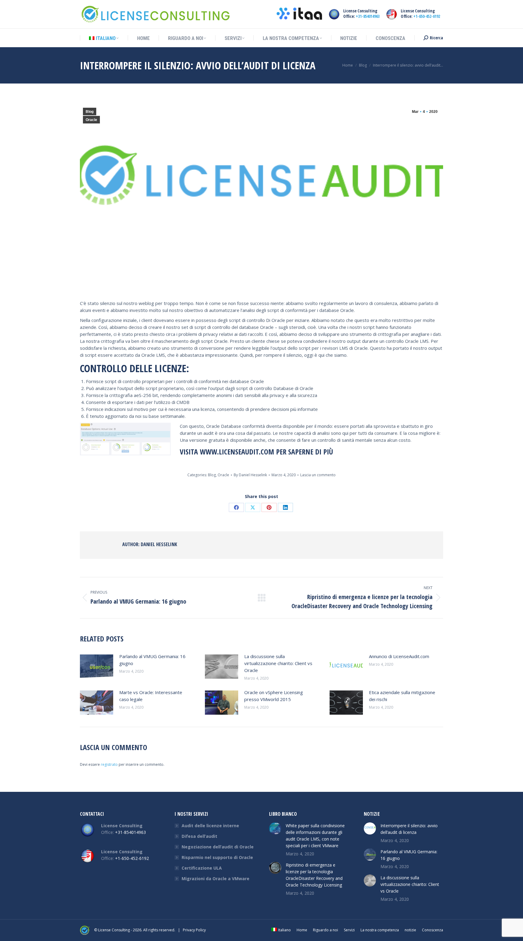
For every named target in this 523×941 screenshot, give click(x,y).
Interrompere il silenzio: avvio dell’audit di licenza (409, 829)
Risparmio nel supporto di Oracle (217, 857)
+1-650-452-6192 (426, 16)
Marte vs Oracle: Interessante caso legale (150, 695)
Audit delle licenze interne (210, 825)
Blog (90, 112)
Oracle (91, 120)
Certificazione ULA (202, 868)
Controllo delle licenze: (134, 368)
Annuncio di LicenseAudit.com (399, 656)
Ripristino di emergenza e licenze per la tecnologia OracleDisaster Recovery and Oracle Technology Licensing (314, 875)
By (250, 474)
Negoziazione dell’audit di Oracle (218, 847)
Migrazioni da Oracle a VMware (215, 878)
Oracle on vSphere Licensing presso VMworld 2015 (273, 695)
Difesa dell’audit (199, 836)
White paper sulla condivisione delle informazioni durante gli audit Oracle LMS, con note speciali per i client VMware (315, 835)
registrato (109, 764)
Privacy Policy (194, 930)
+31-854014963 (368, 16)
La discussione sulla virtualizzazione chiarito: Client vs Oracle (278, 663)
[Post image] (96, 666)
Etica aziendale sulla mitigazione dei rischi (402, 695)
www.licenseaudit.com (237, 452)
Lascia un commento (318, 474)
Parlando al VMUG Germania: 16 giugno (152, 659)
